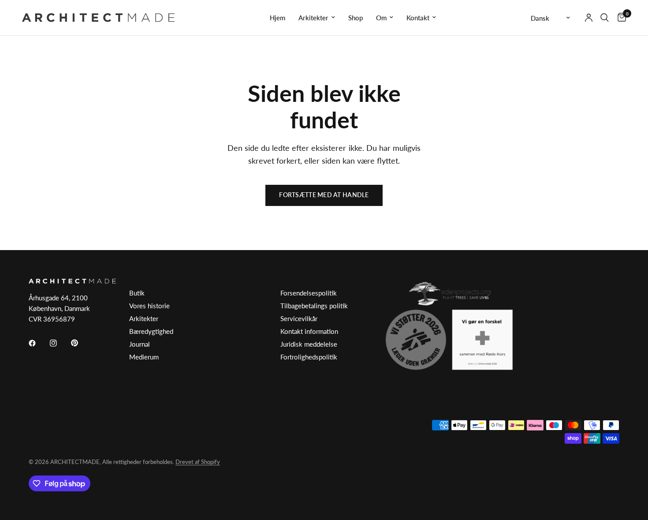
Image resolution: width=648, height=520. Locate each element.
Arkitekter (313, 18)
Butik (137, 293)
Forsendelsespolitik (308, 293)
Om (381, 18)
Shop (355, 18)
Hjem (277, 18)
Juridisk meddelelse (308, 344)
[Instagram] (59, 343)
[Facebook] (38, 343)
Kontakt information (309, 331)
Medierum (144, 357)
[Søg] (604, 17)
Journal (139, 344)
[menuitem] (277, 17)
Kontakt (417, 18)
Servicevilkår (298, 318)
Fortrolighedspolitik (308, 357)
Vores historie (149, 306)
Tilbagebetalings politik (314, 306)
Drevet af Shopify (197, 461)
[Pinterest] (80, 342)
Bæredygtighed (151, 331)
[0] (619, 17)
